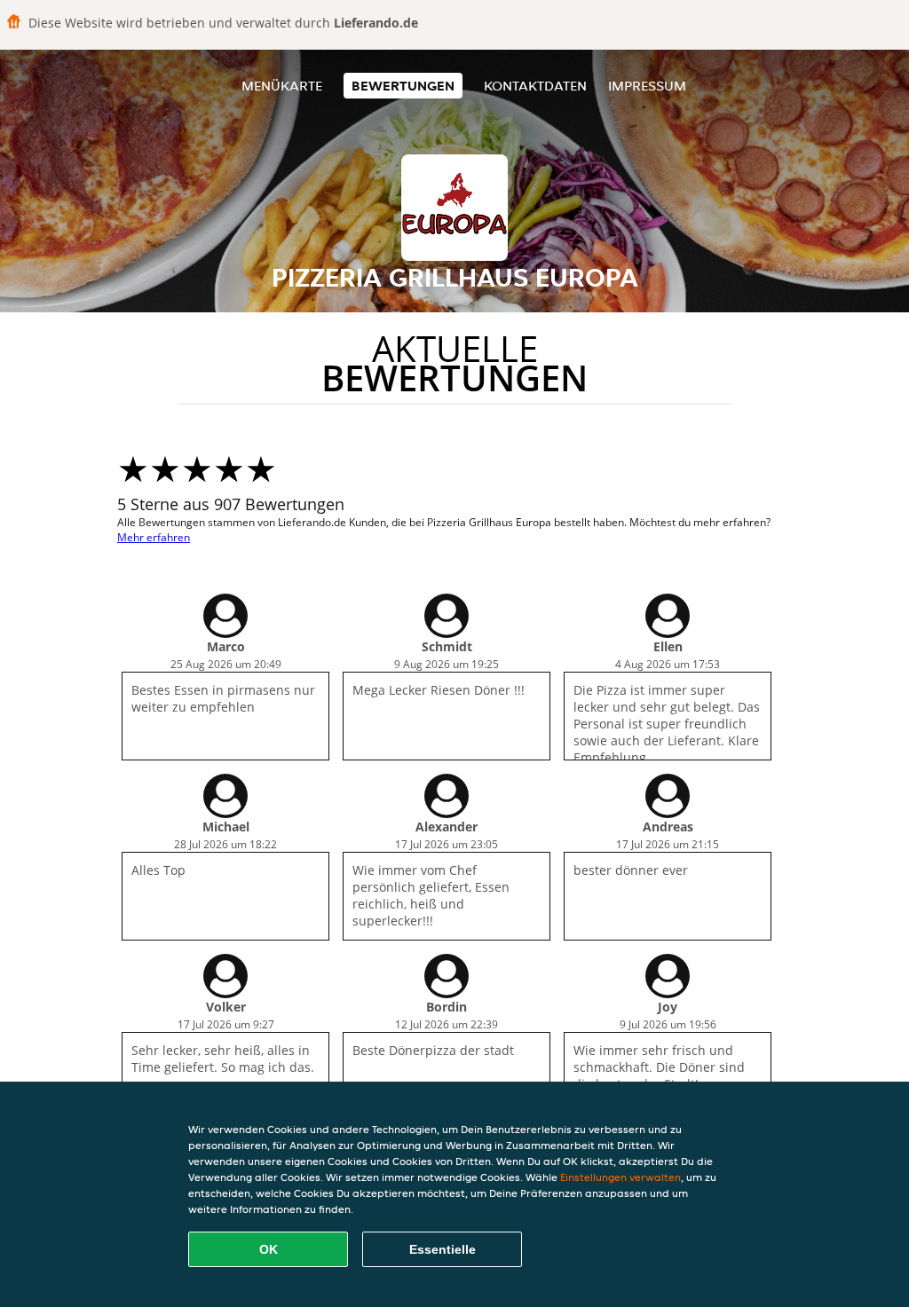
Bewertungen (403, 85)
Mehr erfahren (153, 537)
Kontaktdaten (535, 85)
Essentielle (442, 1249)
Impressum (647, 85)
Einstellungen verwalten (620, 1177)
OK (268, 1249)
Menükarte (281, 85)
